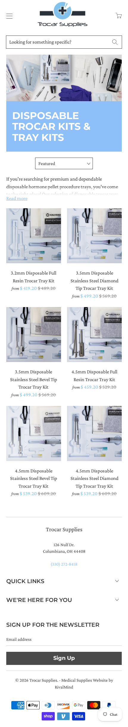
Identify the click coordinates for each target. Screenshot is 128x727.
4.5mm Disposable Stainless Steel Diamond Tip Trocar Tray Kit (94, 433)
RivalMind (64, 687)
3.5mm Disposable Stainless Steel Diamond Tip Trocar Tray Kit (94, 235)
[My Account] (8, 16)
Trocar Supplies (43, 680)
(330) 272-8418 (64, 564)
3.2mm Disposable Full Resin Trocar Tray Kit (33, 235)
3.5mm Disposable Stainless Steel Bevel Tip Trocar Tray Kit (33, 334)
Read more (16, 198)
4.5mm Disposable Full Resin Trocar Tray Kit (94, 334)
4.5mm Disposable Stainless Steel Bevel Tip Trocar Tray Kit (33, 433)
